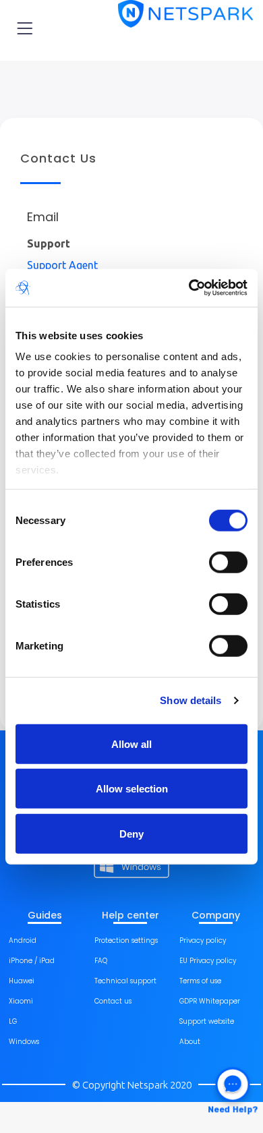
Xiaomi (21, 1001)
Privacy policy (202, 940)
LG (13, 1021)
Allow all (131, 743)
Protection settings (126, 940)
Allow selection (132, 788)
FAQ (100, 961)
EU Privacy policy (207, 961)
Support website (206, 1021)
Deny (131, 833)
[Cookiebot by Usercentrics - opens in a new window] (189, 288)
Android (22, 940)
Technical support (125, 981)
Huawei (21, 981)
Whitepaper (219, 1001)
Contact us (113, 1001)
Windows (24, 1042)
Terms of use (200, 981)
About (189, 1042)
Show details (190, 700)
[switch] (228, 562)
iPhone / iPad (32, 961)
